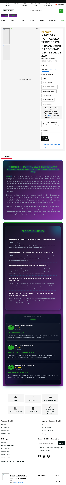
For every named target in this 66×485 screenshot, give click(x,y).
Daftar (13, 15)
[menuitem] (3, 20)
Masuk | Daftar (7, 4)
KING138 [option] (45, 78)
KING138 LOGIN (5, 430)
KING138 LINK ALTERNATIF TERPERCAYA (50, 411)
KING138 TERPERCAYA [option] (49, 87)
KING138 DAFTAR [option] (48, 99)
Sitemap (44, 433)
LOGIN (45, 137)
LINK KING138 (33, 411)
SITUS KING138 (24, 4)
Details (7, 156)
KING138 (16, 4)
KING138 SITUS (5, 454)
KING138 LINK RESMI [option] (49, 91)
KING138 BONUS (46, 427)
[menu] (33, 22)
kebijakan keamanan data (53, 448)
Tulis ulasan (45, 71)
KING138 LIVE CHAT (47, 430)
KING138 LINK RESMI (35, 4)
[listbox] (51, 91)
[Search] (61, 11)
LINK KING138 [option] (47, 95)
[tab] (6, 156)
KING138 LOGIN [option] (47, 104)
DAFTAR (45, 140)
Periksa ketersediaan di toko (51, 144)
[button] (6, 36)
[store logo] (8, 10)
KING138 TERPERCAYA (48, 4)
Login (5, 15)
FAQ (43, 424)
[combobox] (45, 11)
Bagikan (45, 147)
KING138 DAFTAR (6, 433)
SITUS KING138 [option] (47, 82)
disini (49, 115)
